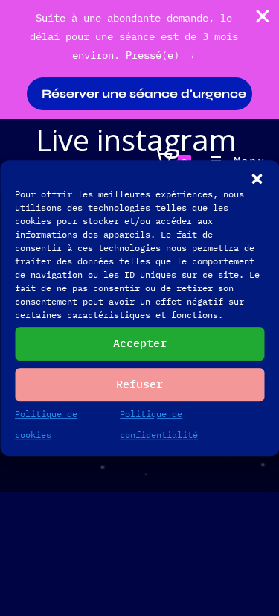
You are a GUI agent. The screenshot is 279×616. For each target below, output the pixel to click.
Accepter (140, 343)
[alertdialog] (139, 59)
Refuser (139, 384)
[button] (256, 178)
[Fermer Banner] (263, 16)
